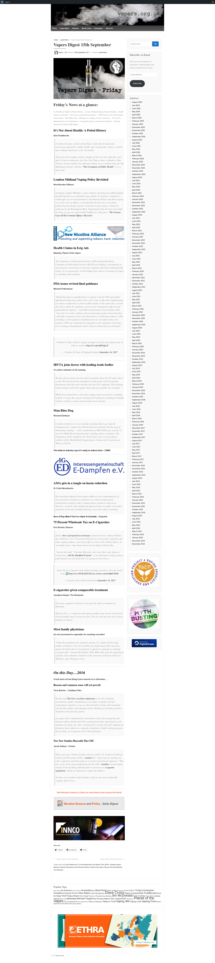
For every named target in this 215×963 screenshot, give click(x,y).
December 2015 (138, 503)
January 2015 (137, 538)
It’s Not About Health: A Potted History (80, 130)
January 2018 (137, 425)
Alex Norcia (57, 890)
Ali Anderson (66, 890)
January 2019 (137, 387)
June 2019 (136, 371)
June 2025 (136, 146)
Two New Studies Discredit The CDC (74, 741)
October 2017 (137, 434)
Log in (7, 2)
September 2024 (138, 174)
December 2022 (138, 240)
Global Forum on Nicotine (93, 896)
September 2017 (138, 437)
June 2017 (136, 447)
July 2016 (136, 481)
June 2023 (136, 221)
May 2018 (136, 412)
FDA (102, 864)
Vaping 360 (123, 901)
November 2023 (138, 206)
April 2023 (136, 227)
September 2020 (138, 325)
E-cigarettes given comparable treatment (81, 590)
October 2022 (137, 246)
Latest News (64, 28)
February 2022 (138, 271)
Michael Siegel (84, 898)
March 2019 (137, 381)
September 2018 (138, 400)
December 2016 (138, 466)
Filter (81, 896)
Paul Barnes (130, 899)
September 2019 (138, 362)
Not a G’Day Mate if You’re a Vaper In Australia (75, 517)
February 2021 (138, 309)
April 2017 (136, 453)
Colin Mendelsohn (98, 893)
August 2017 (137, 441)
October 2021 (137, 284)
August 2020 (137, 328)
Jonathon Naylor (115, 864)
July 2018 (136, 406)
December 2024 (138, 165)
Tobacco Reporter (95, 902)
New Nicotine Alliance (82, 867)
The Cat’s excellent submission (81, 698)
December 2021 (138, 278)
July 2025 (136, 143)
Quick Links (86, 28)
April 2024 (136, 190)
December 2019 (138, 353)
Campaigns (98, 28)
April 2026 (136, 115)
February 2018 (138, 422)
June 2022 (136, 259)
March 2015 (137, 531)
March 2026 (137, 118)
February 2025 (138, 159)
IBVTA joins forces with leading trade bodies (83, 364)
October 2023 (137, 209)
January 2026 (137, 124)
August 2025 (137, 140)
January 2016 (137, 500)
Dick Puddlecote (71, 864)
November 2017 (138, 431)
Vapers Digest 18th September (111, 859)
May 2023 (136, 224)
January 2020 (137, 350)
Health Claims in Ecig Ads (71, 248)
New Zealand (116, 899)
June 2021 (136, 296)
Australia (86, 890)
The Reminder (58, 870)
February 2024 (138, 196)
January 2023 (137, 237)
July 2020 (136, 331)
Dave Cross (114, 893)
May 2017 (136, 450)
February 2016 (138, 497)
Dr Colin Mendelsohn (84, 864)
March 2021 (137, 306)
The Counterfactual (71, 902)
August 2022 (137, 252)
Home (54, 28)
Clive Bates (84, 893)
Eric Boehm (96, 864)
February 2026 (138, 121)
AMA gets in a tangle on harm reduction (80, 483)
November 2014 (138, 544)
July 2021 (136, 293)
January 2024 (137, 199)
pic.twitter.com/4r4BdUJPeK (105, 573)
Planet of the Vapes (97, 867)
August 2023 (137, 215)
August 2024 (137, 177)
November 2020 (138, 318)
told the (79, 555)
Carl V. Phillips (135, 890)
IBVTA (107, 864)
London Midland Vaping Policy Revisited (81, 179)
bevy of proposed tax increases (76, 535)
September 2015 (138, 513)
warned (88, 757)
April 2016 (136, 491)
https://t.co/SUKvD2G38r (80, 573)
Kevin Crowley (138, 896)
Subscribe (137, 83)
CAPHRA (126, 890)
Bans (93, 890)
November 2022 (138, 243)
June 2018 (136, 409)
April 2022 (136, 265)
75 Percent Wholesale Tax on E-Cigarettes (81, 522)
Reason (107, 867)
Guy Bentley (106, 896)
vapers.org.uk (59, 955)
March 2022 (137, 268)
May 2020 (136, 337)
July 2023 (136, 218)
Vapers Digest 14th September (67, 859)
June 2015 (136, 522)
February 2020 (138, 346)
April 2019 (136, 378)
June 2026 (136, 108)
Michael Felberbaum (67, 867)
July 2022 (136, 256)
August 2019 (137, 365)
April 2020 (136, 340)
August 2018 (137, 403)
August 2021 (137, 290)
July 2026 (136, 105)
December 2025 (138, 127)
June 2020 (136, 334)
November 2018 (138, 394)
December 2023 (138, 202)
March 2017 (137, 456)
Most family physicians (69, 629)
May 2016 (136, 487)
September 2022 (138, 249)
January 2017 (137, 462)
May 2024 (136, 187)
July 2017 (136, 444)
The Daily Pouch (83, 901)
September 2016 (138, 475)
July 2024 (136, 180)
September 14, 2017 (108, 352)
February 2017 (138, 459)
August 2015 (137, 516)
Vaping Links (135, 901)
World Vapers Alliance (75, 903)
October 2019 (137, 359)
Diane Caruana (131, 893)
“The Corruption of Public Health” (98, 166)
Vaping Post (149, 901)
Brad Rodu (101, 890)
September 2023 (138, 212)
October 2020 (137, 321)
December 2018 (138, 390)
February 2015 (138, 534)
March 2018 (137, 419)
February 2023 (138, 234)
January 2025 (137, 162)
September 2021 (138, 287)
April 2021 (136, 303)
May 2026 (136, 112)
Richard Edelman (116, 867)
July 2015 (136, 519)
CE (64, 864)
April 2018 (136, 415)
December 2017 (138, 428)
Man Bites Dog (63, 410)
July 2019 (136, 368)
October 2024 (137, 171)
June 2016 (136, 484)
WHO (66, 904)
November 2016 (138, 469)
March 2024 (137, 193)
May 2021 (136, 299)
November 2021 (138, 281)
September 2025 (138, 137)
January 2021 (137, 312)
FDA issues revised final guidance (76, 283)
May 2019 (136, 375)
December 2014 (138, 541)
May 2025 (136, 149)
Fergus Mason (73, 896)
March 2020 (137, 343)
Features (75, 28)
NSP (124, 898)
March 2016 (137, 494)
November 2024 (138, 168)
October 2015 (137, 509)
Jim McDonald (122, 895)
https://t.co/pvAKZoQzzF (97, 345)
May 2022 (136, 262)
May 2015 (136, 525)
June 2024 (136, 184)
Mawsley (56, 867)
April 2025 (136, 152)
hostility (105, 764)
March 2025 (137, 155)
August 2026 (137, 102)
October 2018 (137, 397)
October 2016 (137, 472)
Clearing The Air (70, 893)
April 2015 (136, 528)
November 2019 (138, 356)
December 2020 (138, 315)
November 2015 (138, 506)
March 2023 (137, 231)
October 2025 (137, 133)
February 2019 (138, 384)
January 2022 (137, 274)
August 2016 (137, 478)
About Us (109, 28)
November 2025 (138, 130)
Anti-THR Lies (77, 890)
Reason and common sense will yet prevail (77, 685)
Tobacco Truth (109, 901)
